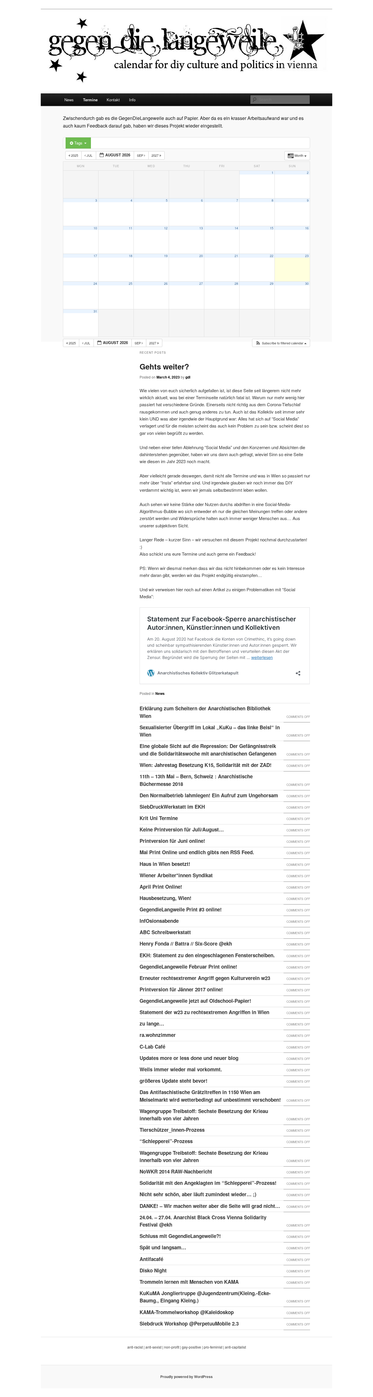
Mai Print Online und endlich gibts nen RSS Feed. (197, 852)
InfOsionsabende (159, 920)
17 (95, 256)
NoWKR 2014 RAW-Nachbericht (176, 1171)
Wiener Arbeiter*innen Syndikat (176, 875)
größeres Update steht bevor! (173, 1080)
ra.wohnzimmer (158, 1034)
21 (236, 256)
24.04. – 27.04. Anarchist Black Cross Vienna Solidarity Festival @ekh (203, 1221)
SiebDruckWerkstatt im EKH (172, 806)
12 (166, 228)
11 (130, 228)
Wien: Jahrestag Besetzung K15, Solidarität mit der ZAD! (206, 764)
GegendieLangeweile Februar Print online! (188, 966)
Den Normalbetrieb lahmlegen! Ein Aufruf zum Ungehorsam (209, 795)
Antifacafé (151, 1258)
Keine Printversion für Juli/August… (182, 829)
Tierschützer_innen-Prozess (172, 1129)
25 (130, 283)
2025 (74, 155)
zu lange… (152, 1023)
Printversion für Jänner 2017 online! (181, 989)
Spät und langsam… (163, 1247)
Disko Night (153, 1270)
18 (130, 256)
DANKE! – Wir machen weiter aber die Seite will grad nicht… (210, 1205)
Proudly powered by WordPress (186, 1376)
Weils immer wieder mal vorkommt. (181, 1069)
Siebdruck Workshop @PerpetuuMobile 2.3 (189, 1323)
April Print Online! (161, 886)
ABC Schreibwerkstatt (165, 932)
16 (307, 228)
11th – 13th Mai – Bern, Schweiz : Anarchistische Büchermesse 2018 (196, 780)
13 (201, 228)
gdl (187, 377)
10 (95, 228)
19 (166, 256)
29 (271, 283)
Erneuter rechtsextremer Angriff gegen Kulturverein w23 (205, 977)
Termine (90, 99)
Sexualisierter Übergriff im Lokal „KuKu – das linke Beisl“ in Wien (210, 731)
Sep (140, 155)
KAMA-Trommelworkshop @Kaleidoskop (187, 1312)
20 (201, 256)
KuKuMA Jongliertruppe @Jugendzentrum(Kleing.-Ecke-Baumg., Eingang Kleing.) (205, 1297)
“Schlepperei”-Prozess (166, 1141)
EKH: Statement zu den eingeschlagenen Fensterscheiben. (207, 955)
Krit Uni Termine (159, 818)
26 (166, 283)
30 (307, 283)
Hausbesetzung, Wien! (165, 897)
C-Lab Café (152, 1046)
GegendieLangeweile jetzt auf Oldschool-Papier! (195, 1000)
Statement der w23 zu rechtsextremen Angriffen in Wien (204, 1012)
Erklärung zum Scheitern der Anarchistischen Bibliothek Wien (205, 712)
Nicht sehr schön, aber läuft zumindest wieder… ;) (198, 1194)
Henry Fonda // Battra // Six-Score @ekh (186, 943)
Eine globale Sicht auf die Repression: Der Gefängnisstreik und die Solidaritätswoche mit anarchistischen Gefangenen (208, 749)
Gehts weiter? (164, 366)
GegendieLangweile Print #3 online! (181, 909)
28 (236, 283)
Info (132, 99)
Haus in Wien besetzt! (165, 863)
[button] (280, 343)
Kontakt (113, 99)
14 (236, 228)
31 (95, 311)
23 (307, 256)
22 (271, 256)
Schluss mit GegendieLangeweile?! (180, 1235)
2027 (155, 155)
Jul (89, 155)
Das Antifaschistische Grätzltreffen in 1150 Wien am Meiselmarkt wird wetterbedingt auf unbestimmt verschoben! (210, 1096)
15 (271, 228)
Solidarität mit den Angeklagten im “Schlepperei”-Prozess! (208, 1182)
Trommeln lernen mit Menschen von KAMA (189, 1281)
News (69, 99)
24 (95, 283)
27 (201, 283)
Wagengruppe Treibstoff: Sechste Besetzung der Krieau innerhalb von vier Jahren (204, 1115)
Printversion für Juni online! (172, 840)
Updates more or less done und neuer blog (189, 1057)
